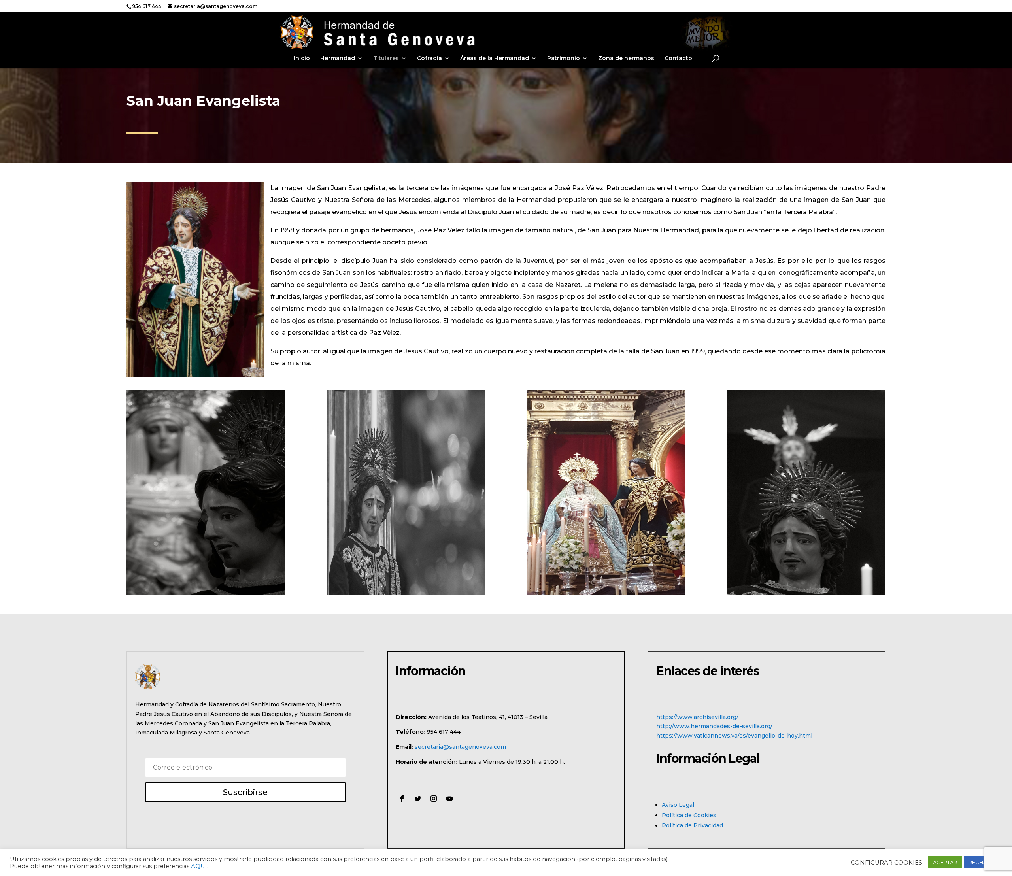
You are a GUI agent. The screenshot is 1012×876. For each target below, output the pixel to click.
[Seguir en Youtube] (449, 798)
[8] (205, 592)
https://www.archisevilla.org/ (697, 717)
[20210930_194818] (606, 592)
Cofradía (429, 58)
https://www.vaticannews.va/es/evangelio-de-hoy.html (734, 735)
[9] (406, 592)
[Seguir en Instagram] (433, 798)
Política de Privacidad (692, 825)
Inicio (302, 58)
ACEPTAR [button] (945, 862)
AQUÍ (199, 866)
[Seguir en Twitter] (418, 798)
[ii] (806, 592)
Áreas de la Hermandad (494, 58)
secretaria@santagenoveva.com (460, 746)
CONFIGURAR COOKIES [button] (886, 862)
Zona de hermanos (626, 58)
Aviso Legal (678, 804)
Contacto (678, 58)
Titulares (386, 58)
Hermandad (337, 58)
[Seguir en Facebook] (402, 798)
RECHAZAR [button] (983, 862)
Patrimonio (563, 58)
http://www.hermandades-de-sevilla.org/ (714, 726)
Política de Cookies (689, 815)
